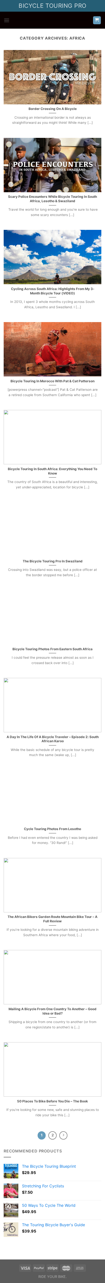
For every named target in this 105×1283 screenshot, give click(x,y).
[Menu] (7, 20)
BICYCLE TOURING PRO (52, 5)
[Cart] (97, 20)
